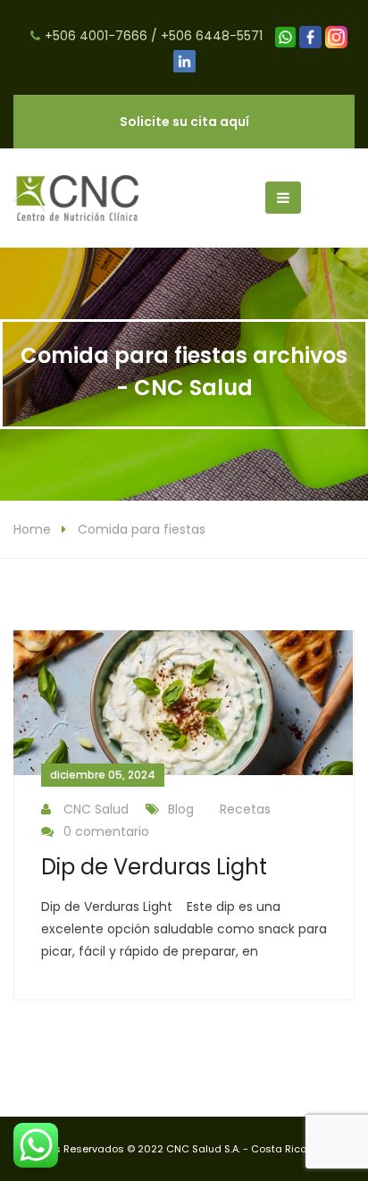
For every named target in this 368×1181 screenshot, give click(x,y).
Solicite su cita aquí (184, 122)
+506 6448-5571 (212, 36)
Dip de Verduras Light (154, 867)
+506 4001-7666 (96, 36)
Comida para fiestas (141, 529)
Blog (181, 809)
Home (32, 529)
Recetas (245, 809)
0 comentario (106, 831)
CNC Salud (96, 809)
